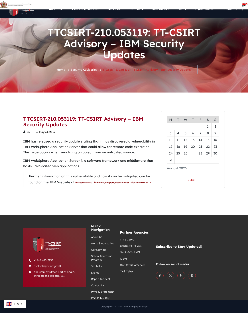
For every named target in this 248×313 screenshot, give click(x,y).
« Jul (191, 180)
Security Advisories (84, 69)
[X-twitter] (170, 275)
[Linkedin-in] (181, 275)
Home (61, 69)
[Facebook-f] (160, 275)
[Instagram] (192, 275)
